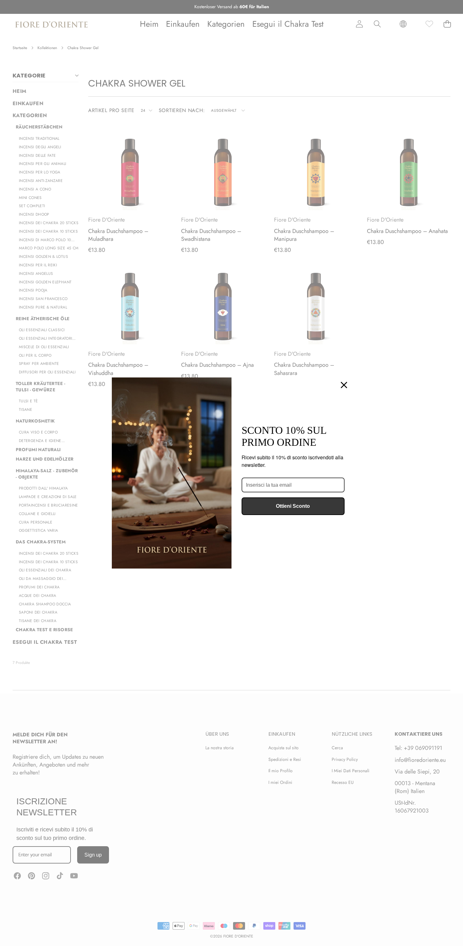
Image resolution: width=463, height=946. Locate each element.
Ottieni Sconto (293, 506)
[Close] (344, 385)
